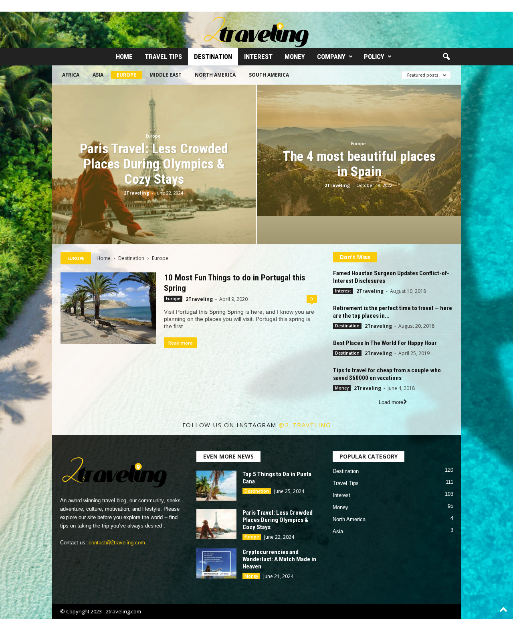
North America (215, 74)
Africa (70, 74)
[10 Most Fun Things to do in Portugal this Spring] (108, 308)
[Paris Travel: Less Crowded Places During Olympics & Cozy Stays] (216, 524)
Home (124, 57)
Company (331, 57)
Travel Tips (163, 57)
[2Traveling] (256, 30)
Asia (98, 74)
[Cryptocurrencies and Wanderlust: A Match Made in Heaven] (216, 563)
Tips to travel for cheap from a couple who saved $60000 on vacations (387, 374)
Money (295, 57)
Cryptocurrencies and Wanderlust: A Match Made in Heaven (279, 559)
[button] (446, 57)
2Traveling (136, 193)
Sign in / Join (66, 6)
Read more (180, 343)
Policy (374, 57)
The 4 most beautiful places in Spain (359, 163)
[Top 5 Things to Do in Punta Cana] (216, 486)
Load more (391, 402)
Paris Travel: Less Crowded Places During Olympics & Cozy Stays (154, 163)
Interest (258, 57)
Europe (126, 74)
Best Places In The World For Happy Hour (385, 343)
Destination (213, 57)
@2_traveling (305, 425)
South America (269, 74)
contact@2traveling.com (117, 543)
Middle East (165, 74)
